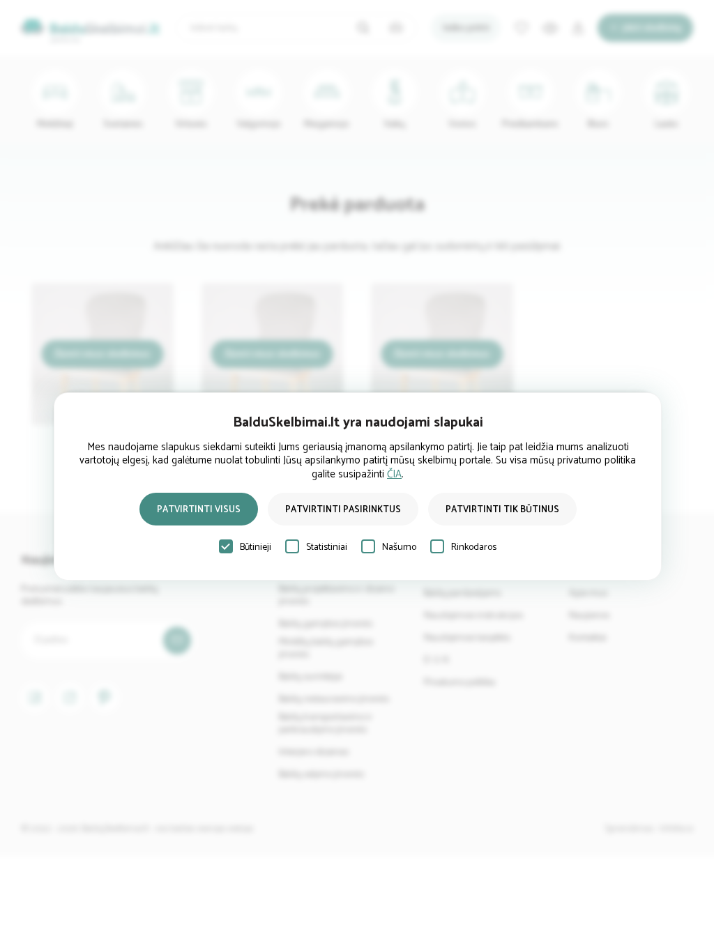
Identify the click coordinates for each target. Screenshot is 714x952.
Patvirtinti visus (199, 509)
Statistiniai (326, 547)
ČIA (394, 474)
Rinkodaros (473, 547)
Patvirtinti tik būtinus (502, 509)
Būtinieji (255, 547)
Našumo (399, 547)
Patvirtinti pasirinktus (343, 509)
